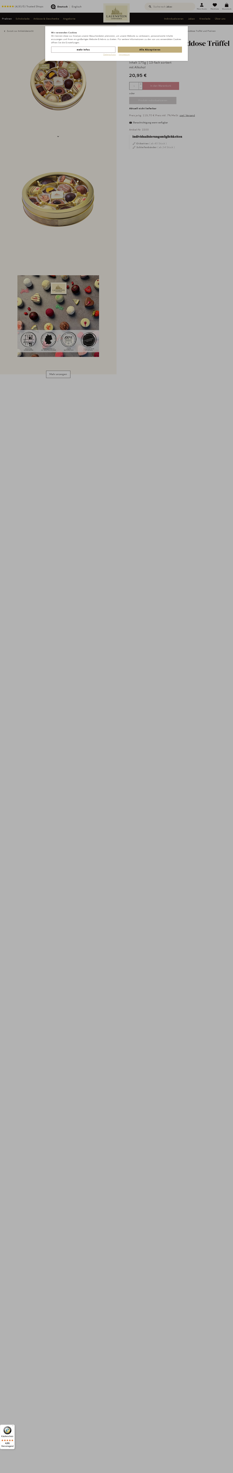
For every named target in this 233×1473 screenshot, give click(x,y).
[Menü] (13, 1426)
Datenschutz (109, 54)
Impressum (124, 54)
